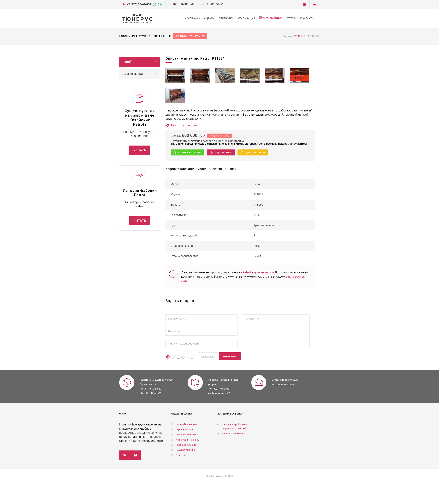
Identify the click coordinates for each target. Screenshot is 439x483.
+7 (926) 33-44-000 (139, 4)
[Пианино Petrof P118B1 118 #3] (225, 75)
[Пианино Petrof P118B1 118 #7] (175, 95)
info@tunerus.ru (289, 379)
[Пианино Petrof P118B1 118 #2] (200, 75)
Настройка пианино (187, 424)
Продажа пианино (186, 444)
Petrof (246, 272)
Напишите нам (183, 4)
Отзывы (180, 455)
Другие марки (132, 74)
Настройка (192, 18)
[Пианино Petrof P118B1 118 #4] (250, 75)
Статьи (291, 18)
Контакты (307, 18)
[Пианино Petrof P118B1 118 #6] (299, 75)
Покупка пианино (185, 450)
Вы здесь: (288, 36)
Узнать (139, 150)
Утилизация (246, 18)
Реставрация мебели (233, 433)
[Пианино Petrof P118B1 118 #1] (175, 75)
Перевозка (226, 18)
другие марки (264, 272)
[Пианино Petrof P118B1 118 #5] (274, 75)
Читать (139, 220)
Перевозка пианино (187, 434)
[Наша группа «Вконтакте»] (125, 455)
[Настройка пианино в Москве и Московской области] (137, 18)
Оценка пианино (185, 429)
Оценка (209, 18)
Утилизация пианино (187, 439)
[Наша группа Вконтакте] (304, 4)
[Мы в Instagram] (135, 455)
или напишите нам (282, 384)
